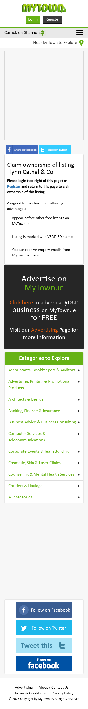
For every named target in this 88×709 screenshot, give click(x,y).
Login (33, 19)
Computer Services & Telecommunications (26, 437)
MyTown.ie (44, 288)
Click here (21, 303)
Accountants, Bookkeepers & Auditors (41, 370)
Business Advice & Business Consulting (42, 422)
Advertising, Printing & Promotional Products (39, 384)
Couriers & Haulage (25, 486)
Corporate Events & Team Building (38, 451)
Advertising (44, 330)
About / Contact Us (53, 688)
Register (52, 19)
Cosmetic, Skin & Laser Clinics (34, 463)
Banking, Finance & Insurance (34, 411)
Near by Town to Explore (55, 42)
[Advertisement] (44, 95)
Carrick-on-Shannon (22, 32)
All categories (20, 497)
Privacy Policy (62, 693)
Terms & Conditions (30, 693)
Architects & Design (25, 399)
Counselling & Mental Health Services (41, 474)
